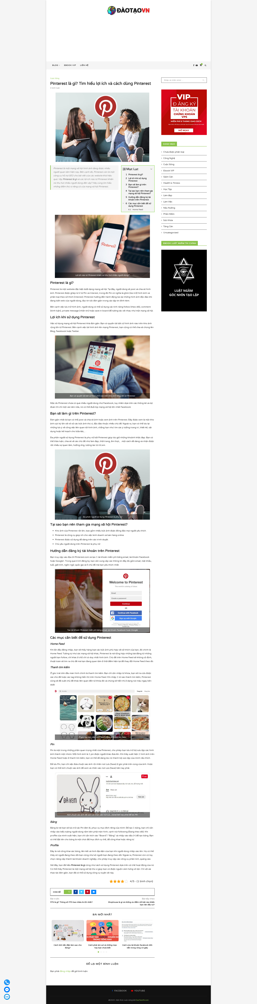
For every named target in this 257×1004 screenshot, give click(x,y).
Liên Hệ (84, 65)
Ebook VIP (70, 65)
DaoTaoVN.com (142, 1000)
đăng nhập (65, 971)
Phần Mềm (168, 214)
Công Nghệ (169, 158)
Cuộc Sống (54, 78)
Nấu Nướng (169, 208)
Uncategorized (170, 232)
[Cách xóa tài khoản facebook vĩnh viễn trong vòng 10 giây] (137, 930)
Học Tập (167, 189)
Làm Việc (167, 201)
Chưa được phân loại (173, 152)
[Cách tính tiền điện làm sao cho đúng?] (68, 930)
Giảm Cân (168, 176)
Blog (55, 65)
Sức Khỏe (168, 220)
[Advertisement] (128, 36)
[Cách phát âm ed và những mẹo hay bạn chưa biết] (102, 930)
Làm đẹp (167, 195)
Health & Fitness (171, 183)
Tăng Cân (168, 226)
